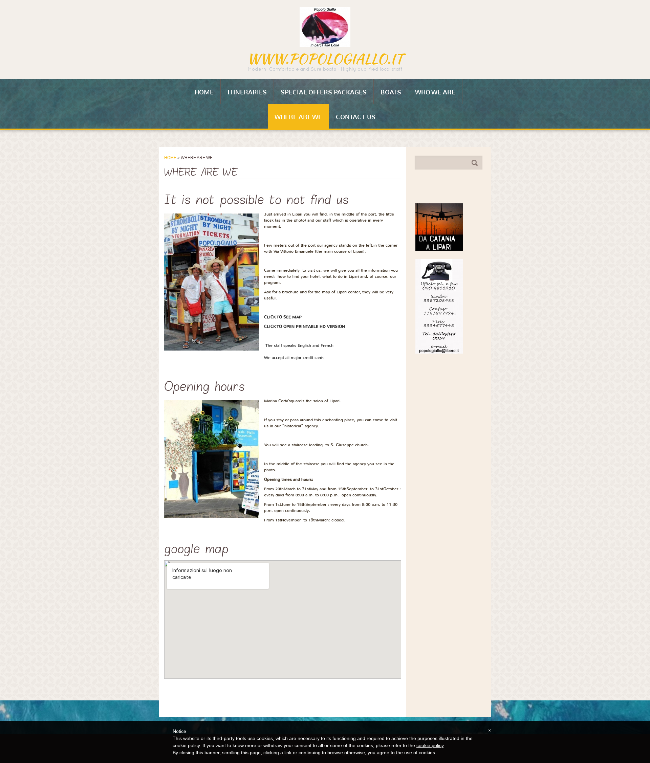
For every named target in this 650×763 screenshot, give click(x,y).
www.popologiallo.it (325, 59)
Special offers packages (324, 92)
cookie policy (429, 745)
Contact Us (355, 117)
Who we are (435, 92)
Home (204, 92)
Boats (391, 92)
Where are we (298, 117)
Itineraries (247, 92)
